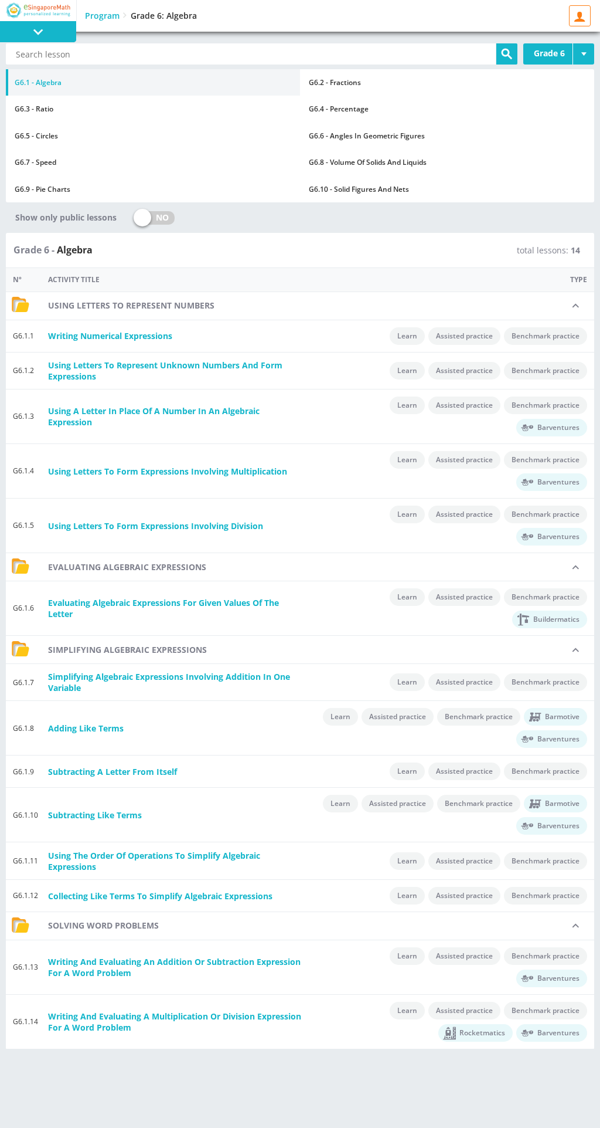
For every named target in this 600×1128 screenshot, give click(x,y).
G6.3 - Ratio (34, 109)
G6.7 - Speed (35, 162)
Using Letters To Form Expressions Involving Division (155, 525)
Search (506, 54)
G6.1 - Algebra (38, 82)
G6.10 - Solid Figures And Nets (359, 189)
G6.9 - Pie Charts (42, 189)
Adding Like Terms (86, 728)
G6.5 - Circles (36, 136)
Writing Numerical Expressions (110, 335)
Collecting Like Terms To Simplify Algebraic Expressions (160, 896)
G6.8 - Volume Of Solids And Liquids (368, 162)
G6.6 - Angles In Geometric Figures (367, 136)
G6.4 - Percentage (339, 109)
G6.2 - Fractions (335, 82)
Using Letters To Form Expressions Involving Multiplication (167, 471)
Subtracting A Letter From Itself (112, 771)
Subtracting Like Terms (95, 815)
